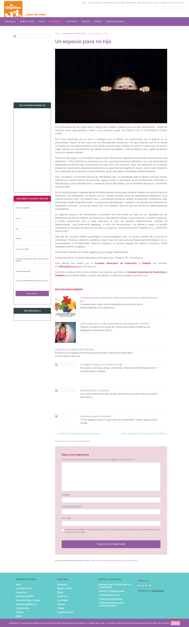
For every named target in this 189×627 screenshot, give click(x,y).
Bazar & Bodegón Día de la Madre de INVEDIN (143, 433)
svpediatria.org (139, 275)
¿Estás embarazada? (23, 271)
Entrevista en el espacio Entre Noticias (74, 349)
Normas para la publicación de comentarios (115, 586)
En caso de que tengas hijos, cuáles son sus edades (31, 260)
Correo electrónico (72, 507)
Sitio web (66, 518)
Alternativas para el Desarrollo (95, 416)
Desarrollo (55, 21)
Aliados (19, 612)
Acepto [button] (175, 623)
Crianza (85, 21)
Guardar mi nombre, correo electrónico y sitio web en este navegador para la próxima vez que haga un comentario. (112, 531)
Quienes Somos (94, 3)
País (17, 229)
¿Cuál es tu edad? (22, 249)
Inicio (84, 3)
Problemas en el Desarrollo (74, 33)
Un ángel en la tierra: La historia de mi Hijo (101, 364)
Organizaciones (115, 21)
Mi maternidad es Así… (26, 604)
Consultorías (22, 608)
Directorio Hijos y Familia (148, 3)
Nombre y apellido (22, 208)
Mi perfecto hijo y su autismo (95, 390)
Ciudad (18, 238)
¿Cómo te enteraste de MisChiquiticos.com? (32, 281)
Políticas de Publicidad (110, 599)
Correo (18, 218)
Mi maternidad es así (111, 3)
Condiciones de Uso (109, 595)
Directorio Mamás (128, 3)
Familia (98, 21)
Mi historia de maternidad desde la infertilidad (78, 433)
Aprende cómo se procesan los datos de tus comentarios (114, 560)
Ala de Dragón (158, 591)
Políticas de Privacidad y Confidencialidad (111, 604)
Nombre (66, 495)
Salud (42, 21)
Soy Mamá (71, 21)
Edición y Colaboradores (111, 591)
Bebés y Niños (27, 21)
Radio (173, 3)
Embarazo (10, 21)
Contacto (181, 3)
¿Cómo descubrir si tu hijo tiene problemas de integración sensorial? (114, 323)
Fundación (164, 3)
